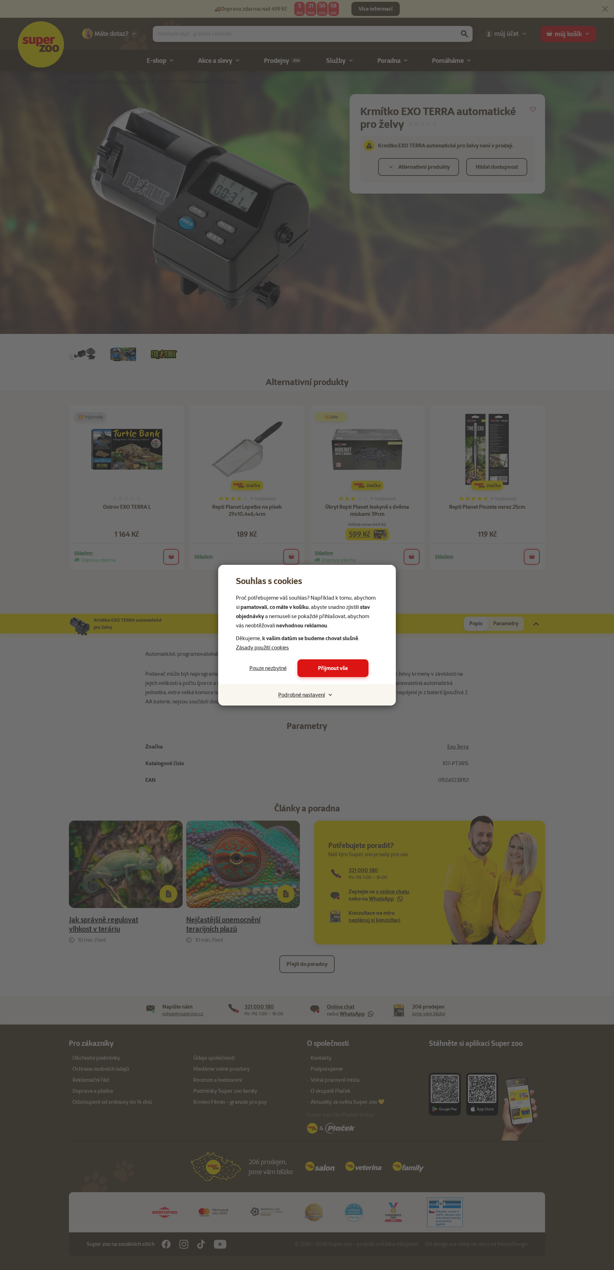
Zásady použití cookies (262, 647)
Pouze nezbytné (268, 668)
